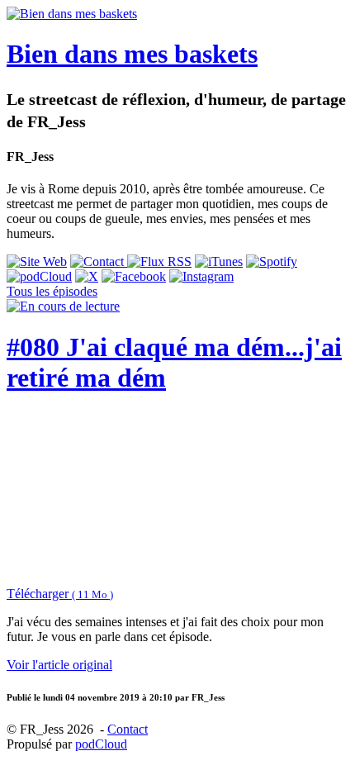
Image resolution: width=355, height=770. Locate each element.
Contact (127, 729)
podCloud (101, 744)
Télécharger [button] (60, 594)
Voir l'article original (59, 665)
